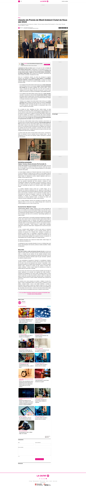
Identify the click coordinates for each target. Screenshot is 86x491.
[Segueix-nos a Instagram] (44, 479)
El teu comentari (20, 447)
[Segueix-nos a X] (42, 479)
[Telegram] (65, 28)
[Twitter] (60, 28)
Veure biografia (23, 302)
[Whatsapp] (64, 28)
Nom (19, 442)
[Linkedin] (62, 28)
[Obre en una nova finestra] (39, 484)
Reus (19, 17)
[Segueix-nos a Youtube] (46, 479)
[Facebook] (59, 28)
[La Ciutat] (44, 1)
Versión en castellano (65, 1)
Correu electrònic (38, 442)
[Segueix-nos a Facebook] (40, 479)
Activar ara (46, 64)
